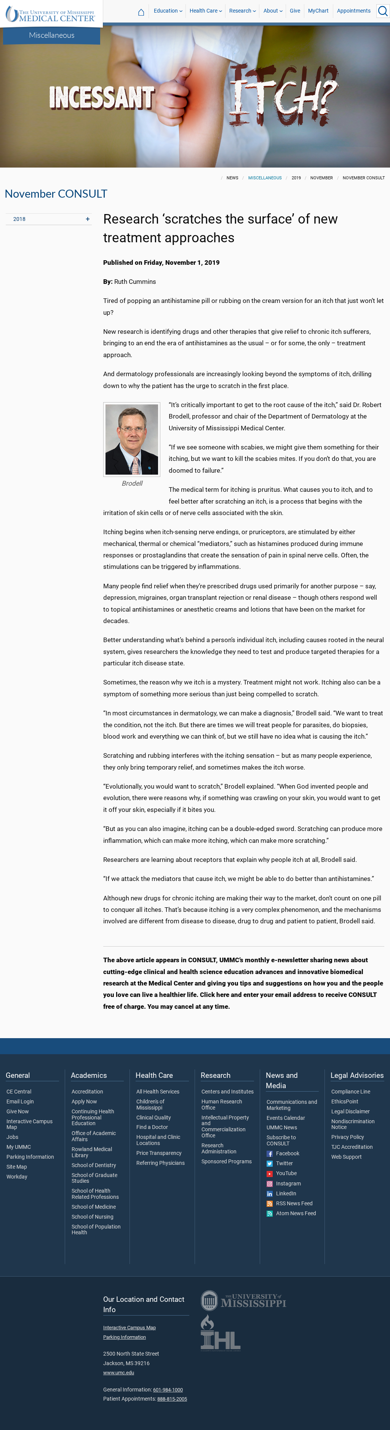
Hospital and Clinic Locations (158, 1140)
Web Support (346, 1157)
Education (166, 11)
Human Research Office (221, 1105)
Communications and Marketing (292, 1105)
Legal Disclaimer (350, 1112)
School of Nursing (92, 1217)
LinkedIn (284, 1194)
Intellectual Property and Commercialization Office (225, 1127)
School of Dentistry (94, 1166)
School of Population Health (96, 1230)
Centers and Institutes (227, 1092)
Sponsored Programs (226, 1162)
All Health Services (157, 1092)
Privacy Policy (347, 1137)
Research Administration (219, 1149)
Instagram (287, 1184)
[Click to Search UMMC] (383, 11)
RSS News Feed (293, 1204)
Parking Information (30, 1157)
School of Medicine (94, 1207)
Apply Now (84, 1102)
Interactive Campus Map (29, 1125)
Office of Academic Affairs (94, 1136)
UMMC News (282, 1128)
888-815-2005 (172, 1399)
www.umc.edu (118, 1372)
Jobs (12, 1137)
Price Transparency (159, 1153)
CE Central (18, 1092)
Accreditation (87, 1092)
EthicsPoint (344, 1102)
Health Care (203, 11)
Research (240, 11)
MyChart (318, 11)
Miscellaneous (52, 34)
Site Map (16, 1167)
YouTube (285, 1174)
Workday (16, 1177)
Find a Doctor (152, 1127)
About (271, 11)
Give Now (17, 1112)
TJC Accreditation (352, 1147)
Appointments (354, 11)
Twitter (283, 1164)
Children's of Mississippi (150, 1105)
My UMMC (18, 1147)
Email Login (20, 1102)
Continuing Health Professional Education (93, 1118)
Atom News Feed (294, 1214)
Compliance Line (350, 1092)
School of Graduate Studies (94, 1178)
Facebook (286, 1154)
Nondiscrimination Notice (353, 1125)
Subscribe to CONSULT (281, 1141)
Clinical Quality (153, 1118)
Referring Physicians (160, 1163)
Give (295, 11)
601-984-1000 (168, 1390)
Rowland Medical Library (92, 1153)
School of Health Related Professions (95, 1194)
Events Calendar (286, 1118)
